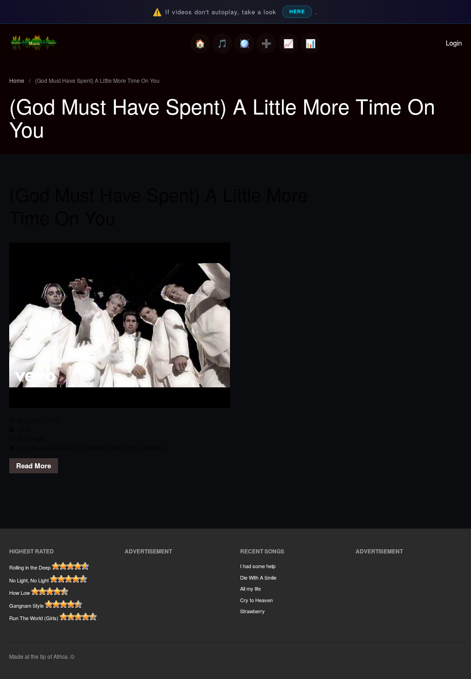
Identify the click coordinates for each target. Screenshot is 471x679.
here (297, 11)
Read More (33, 465)
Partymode (244, 43)
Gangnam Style (26, 605)
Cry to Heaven (256, 600)
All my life (250, 588)
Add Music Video (266, 43)
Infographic (310, 43)
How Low (19, 592)
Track (37, 439)
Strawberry (252, 611)
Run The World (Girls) (33, 617)
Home (200, 43)
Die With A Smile (258, 577)
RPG (24, 429)
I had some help (258, 566)
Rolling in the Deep (30, 567)
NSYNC (155, 448)
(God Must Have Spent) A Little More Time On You (158, 205)
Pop (23, 439)
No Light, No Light (29, 580)
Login (454, 42)
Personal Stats (288, 43)
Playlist (222, 43)
